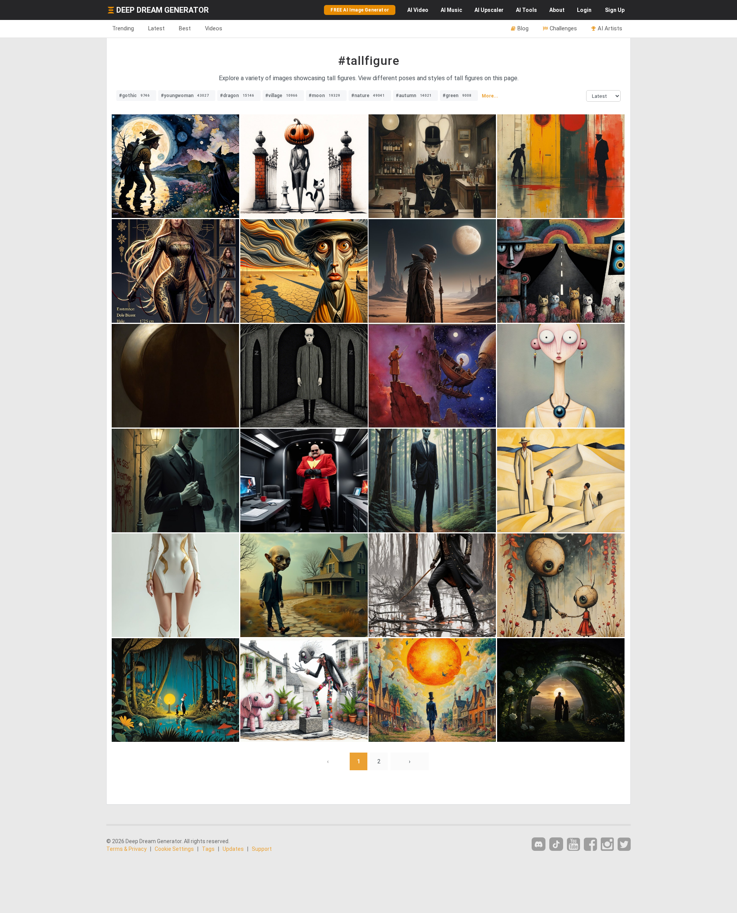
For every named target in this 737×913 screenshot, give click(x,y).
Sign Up (615, 10)
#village (281, 95)
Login (584, 10)
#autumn (413, 95)
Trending (123, 28)
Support (262, 849)
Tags (208, 849)
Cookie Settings (174, 849)
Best (185, 28)
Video (417, 10)
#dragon (237, 95)
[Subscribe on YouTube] (573, 844)
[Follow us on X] (624, 844)
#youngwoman (185, 95)
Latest (156, 28)
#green (457, 95)
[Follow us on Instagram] (607, 844)
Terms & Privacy (126, 849)
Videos (213, 28)
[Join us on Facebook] (590, 844)
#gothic (134, 95)
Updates (233, 849)
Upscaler (489, 10)
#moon (324, 95)
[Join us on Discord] (538, 844)
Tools (526, 10)
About (557, 10)
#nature (368, 95)
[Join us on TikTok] (556, 844)
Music (451, 10)
